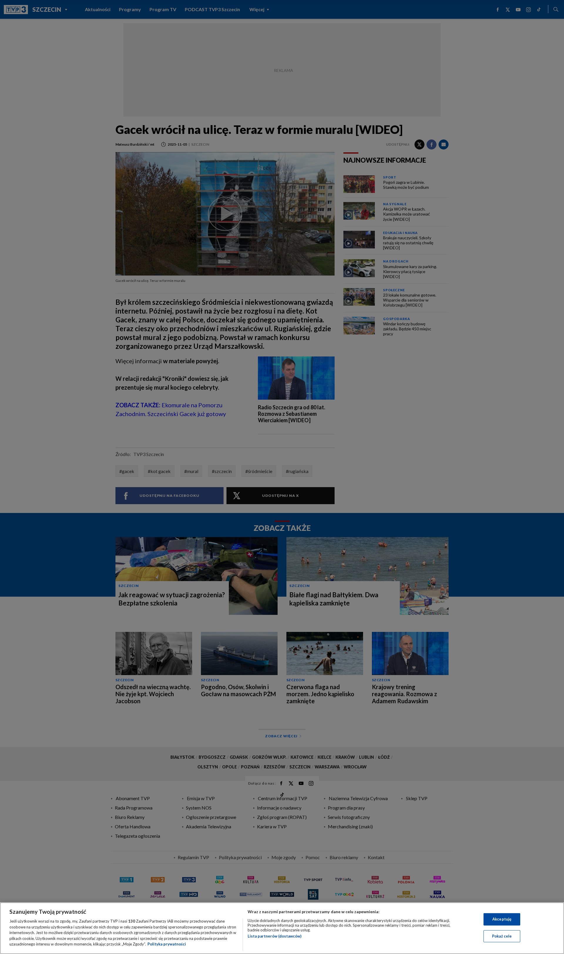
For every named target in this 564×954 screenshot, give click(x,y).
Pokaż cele (502, 936)
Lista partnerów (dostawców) (274, 936)
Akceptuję (501, 919)
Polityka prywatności (166, 944)
